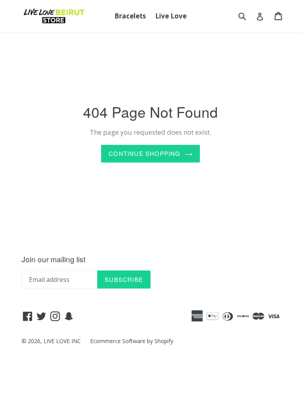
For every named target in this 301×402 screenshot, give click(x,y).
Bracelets (130, 15)
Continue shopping (144, 153)
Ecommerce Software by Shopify (131, 341)
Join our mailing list (53, 259)
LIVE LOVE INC (62, 341)
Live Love (171, 15)
